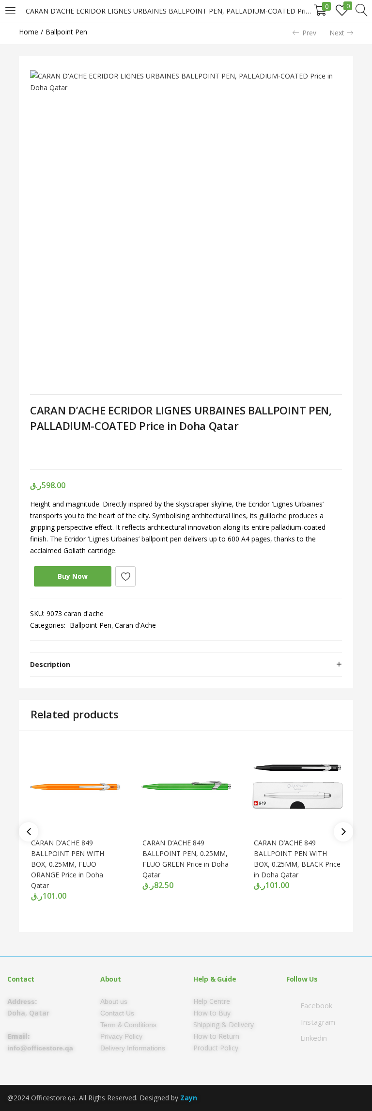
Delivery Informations (132, 1048)
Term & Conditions (128, 1025)
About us (113, 1001)
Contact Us (117, 1013)
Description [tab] (50, 664)
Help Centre (211, 1001)
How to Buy (212, 1012)
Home (28, 31)
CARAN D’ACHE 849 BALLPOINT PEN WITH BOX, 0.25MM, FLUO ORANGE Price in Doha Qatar (67, 864)
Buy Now (73, 576)
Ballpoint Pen (66, 31)
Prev (309, 32)
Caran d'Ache (135, 625)
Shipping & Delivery (223, 1024)
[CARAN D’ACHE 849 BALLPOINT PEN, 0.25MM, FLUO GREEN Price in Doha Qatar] (186, 786)
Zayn (188, 1097)
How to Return (216, 1036)
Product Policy (215, 1047)
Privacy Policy (121, 1036)
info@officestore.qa (40, 1048)
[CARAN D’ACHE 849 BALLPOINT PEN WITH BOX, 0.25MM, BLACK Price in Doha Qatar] (297, 786)
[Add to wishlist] (125, 576)
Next (336, 32)
